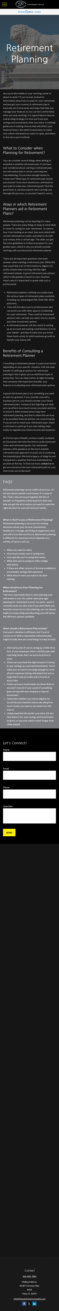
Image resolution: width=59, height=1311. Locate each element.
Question (8, 806)
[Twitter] (29, 1304)
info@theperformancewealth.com (29, 1298)
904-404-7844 (29, 1276)
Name (6, 749)
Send (9, 832)
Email (6, 768)
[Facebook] (24, 1304)
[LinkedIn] (34, 1304)
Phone (6, 787)
